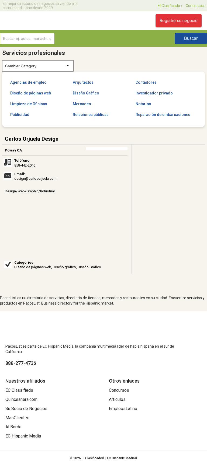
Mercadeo (82, 104)
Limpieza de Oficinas (28, 104)
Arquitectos (83, 82)
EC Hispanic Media (23, 436)
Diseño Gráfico (86, 93)
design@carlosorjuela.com (35, 178)
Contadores (146, 82)
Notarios (143, 104)
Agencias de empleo (28, 82)
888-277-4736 (20, 363)
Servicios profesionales (33, 53)
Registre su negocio (179, 20)
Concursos (119, 390)
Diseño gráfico (64, 267)
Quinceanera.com (21, 399)
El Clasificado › (170, 5)
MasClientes (17, 417)
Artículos (117, 399)
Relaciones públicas (91, 114)
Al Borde (13, 426)
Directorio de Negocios (35, 21)
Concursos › (196, 5)
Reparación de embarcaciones (163, 114)
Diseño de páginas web (30, 93)
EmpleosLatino (123, 408)
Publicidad (19, 114)
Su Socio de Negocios (26, 408)
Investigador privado (154, 93)
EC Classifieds (19, 390)
